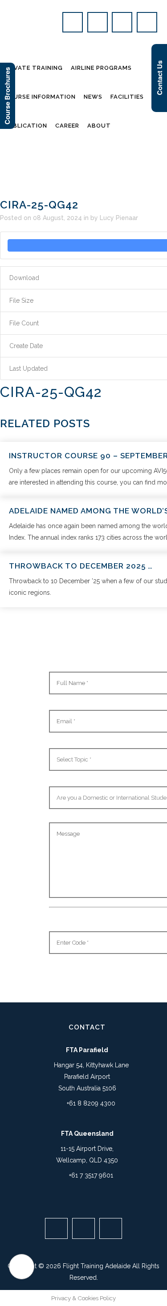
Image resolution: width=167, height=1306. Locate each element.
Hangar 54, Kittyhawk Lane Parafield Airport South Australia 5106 (90, 1077)
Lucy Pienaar (119, 217)
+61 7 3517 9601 (91, 1175)
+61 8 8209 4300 (91, 1103)
